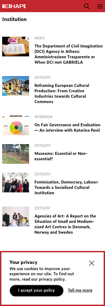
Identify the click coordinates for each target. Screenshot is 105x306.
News (39, 38)
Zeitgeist (42, 77)
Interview (43, 117)
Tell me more (80, 290)
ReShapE (14, 6)
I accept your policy (36, 290)
